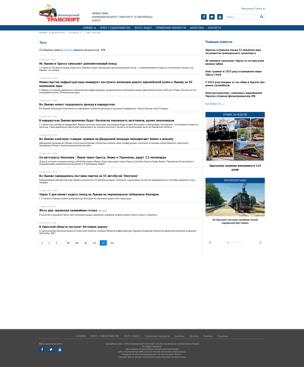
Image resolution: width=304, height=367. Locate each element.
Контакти (214, 27)
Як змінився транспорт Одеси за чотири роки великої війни (234, 62)
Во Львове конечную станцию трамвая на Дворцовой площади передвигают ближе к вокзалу (106, 139)
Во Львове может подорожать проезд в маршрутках (77, 104)
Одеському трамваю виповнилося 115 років (235, 167)
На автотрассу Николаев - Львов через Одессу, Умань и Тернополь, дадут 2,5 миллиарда (102, 157)
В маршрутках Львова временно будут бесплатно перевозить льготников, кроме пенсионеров (106, 120)
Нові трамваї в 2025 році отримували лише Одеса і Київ (233, 73)
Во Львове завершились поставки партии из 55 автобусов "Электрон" (88, 176)
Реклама (208, 336)
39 (68, 243)
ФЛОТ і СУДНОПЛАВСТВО (115, 27)
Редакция (222, 336)
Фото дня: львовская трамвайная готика (68, 210)
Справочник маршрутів (171, 27)
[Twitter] (212, 17)
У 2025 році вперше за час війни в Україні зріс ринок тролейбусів (235, 83)
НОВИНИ (88, 27)
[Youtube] (220, 17)
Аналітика (197, 27)
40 (76, 243)
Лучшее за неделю (235, 114)
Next (260, 242)
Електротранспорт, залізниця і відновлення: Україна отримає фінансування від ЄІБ (233, 94)
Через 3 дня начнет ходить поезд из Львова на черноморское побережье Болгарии (99, 194)
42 (94, 243)
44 (112, 243)
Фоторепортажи (235, 180)
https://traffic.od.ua (59, 12)
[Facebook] (204, 17)
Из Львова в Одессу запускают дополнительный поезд (78, 63)
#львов (68, 50)
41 (85, 243)
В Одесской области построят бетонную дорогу (73, 227)
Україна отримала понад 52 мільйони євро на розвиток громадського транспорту (233, 51)
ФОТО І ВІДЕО (143, 27)
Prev (210, 242)
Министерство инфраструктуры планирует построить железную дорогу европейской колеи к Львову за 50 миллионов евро (115, 84)
